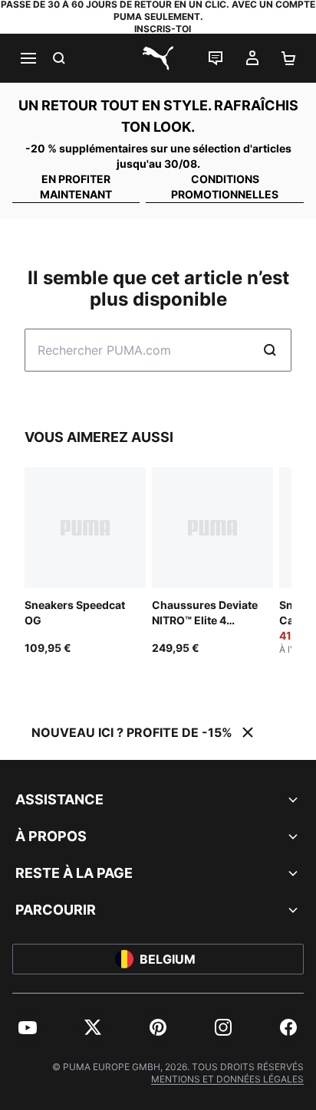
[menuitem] (27, 1027)
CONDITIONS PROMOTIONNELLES (224, 186)
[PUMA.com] (158, 58)
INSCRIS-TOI (162, 28)
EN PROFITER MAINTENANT (76, 186)
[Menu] (27, 58)
